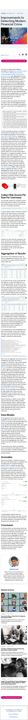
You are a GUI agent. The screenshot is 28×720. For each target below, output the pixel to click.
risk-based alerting (6, 167)
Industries (4, 13)
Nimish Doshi (6, 55)
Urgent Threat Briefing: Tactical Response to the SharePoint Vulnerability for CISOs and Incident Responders (13, 683)
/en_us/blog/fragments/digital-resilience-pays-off (14, 61)
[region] (14, 713)
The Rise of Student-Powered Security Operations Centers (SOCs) (12, 649)
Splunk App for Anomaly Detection (11, 467)
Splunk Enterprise (17, 71)
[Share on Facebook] (23, 54)
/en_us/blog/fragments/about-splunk (11, 697)
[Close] (26, 708)
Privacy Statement (13, 714)
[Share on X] (19, 54)
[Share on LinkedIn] (26, 54)
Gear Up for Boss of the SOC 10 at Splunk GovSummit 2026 (13, 616)
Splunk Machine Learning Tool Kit (10, 387)
